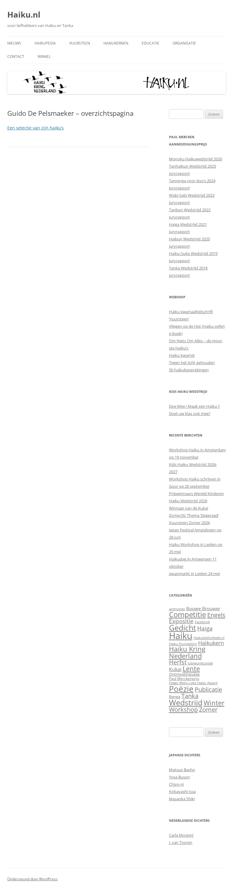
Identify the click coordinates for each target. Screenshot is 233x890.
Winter (214, 702)
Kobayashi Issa (182, 791)
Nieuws (14, 43)
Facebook (202, 622)
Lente (191, 668)
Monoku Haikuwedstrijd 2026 (195, 159)
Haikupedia (45, 43)
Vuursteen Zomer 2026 (189, 522)
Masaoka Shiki (182, 798)
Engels (216, 615)
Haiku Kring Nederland (187, 652)
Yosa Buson (179, 777)
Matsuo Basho (182, 769)
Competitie (187, 614)
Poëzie (181, 688)
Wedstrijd (185, 703)
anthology (177, 609)
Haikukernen (115, 43)
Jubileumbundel (200, 663)
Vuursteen (79, 43)
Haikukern (211, 643)
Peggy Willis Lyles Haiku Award (193, 683)
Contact (15, 56)
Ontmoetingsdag (184, 674)
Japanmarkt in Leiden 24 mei (194, 573)
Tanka (189, 696)
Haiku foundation (183, 644)
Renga (174, 696)
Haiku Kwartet (182, 355)
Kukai (175, 669)
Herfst (178, 662)
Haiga (205, 628)
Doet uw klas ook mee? (190, 413)
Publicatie (208, 689)
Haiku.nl (23, 14)
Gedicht (182, 627)
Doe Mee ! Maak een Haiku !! (194, 406)
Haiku (180, 636)
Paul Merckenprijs (184, 678)
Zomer (208, 709)
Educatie (150, 43)
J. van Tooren (180, 842)
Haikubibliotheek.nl (209, 638)
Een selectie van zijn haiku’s (35, 128)
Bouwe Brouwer (203, 608)
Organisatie (184, 43)
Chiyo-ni (176, 784)
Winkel (44, 56)
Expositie (181, 621)
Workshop (183, 709)
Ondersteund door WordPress (32, 879)
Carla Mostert (181, 835)
